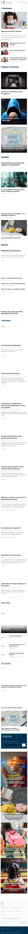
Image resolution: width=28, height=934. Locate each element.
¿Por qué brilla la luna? (15, 636)
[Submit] (23, 745)
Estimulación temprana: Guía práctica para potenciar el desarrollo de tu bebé (13, 686)
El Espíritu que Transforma (11, 251)
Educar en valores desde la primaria (11, 278)
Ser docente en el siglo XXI (11, 528)
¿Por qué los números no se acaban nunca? (17, 645)
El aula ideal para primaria (17, 50)
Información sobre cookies (7, 911)
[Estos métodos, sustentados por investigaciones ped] (14, 805)
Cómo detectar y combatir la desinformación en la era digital (10, 729)
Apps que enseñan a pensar (11, 31)
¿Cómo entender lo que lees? (10, 238)
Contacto (3, 914)
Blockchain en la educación (11, 555)
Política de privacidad (18, 907)
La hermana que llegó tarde (11, 345)
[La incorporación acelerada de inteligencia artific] (14, 769)
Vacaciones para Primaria (10, 373)
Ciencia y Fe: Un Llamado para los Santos (13, 283)
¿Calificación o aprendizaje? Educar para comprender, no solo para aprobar (13, 405)
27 (17, 597)
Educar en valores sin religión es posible (13, 289)
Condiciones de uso (5, 907)
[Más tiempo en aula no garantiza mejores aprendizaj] (14, 875)
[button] (26, 3)
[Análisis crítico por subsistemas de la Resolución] (14, 840)
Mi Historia (18, 911)
